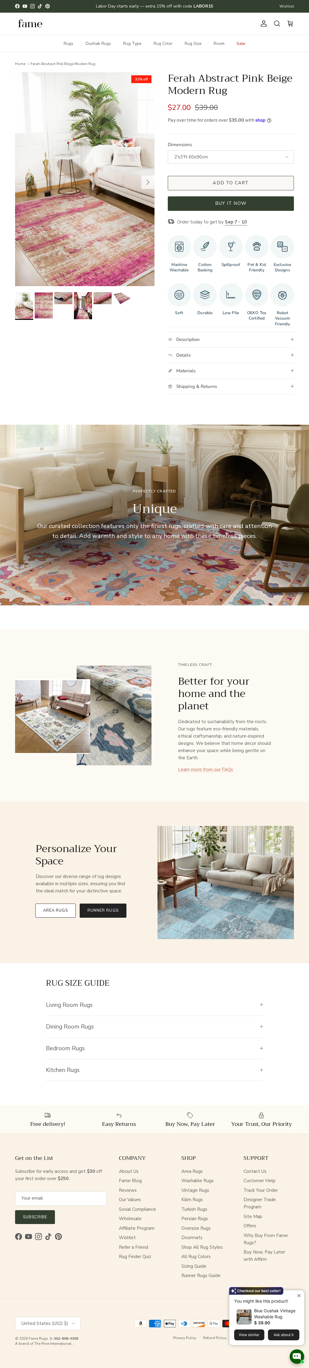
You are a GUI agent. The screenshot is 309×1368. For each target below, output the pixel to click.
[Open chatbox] (297, 1356)
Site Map (253, 1216)
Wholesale (130, 1219)
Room (219, 43)
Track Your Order (261, 1190)
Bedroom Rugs (65, 1048)
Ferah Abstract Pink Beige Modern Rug (62, 63)
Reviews (128, 1190)
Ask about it (284, 1334)
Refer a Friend (133, 1247)
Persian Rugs (194, 1219)
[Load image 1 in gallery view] (84, 179)
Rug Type (132, 43)
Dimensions (180, 145)
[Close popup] (298, 1295)
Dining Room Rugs (70, 1027)
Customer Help (260, 1181)
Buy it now (231, 203)
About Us (129, 1171)
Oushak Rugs (98, 43)
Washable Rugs (197, 1181)
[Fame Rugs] (30, 24)
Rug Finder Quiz (135, 1257)
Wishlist (286, 6)
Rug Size (193, 43)
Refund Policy (214, 1337)
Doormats (191, 1238)
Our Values (130, 1200)
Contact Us (255, 1171)
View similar (249, 1334)
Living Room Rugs (69, 1005)
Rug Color (163, 43)
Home (20, 63)
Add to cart (231, 183)
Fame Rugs (38, 1338)
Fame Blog (130, 1181)
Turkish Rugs (194, 1209)
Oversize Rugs (196, 1228)
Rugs (68, 43)
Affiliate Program (136, 1228)
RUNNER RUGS (103, 910)
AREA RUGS (55, 910)
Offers (250, 1226)
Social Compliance (137, 1209)
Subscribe (35, 1217)
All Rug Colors (196, 1257)
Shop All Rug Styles (202, 1247)
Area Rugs (192, 1171)
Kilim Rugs (192, 1200)
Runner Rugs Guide (201, 1276)
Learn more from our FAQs (205, 770)
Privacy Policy (184, 1337)
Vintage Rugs (195, 1190)
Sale (241, 43)
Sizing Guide (193, 1266)
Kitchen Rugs (63, 1070)
